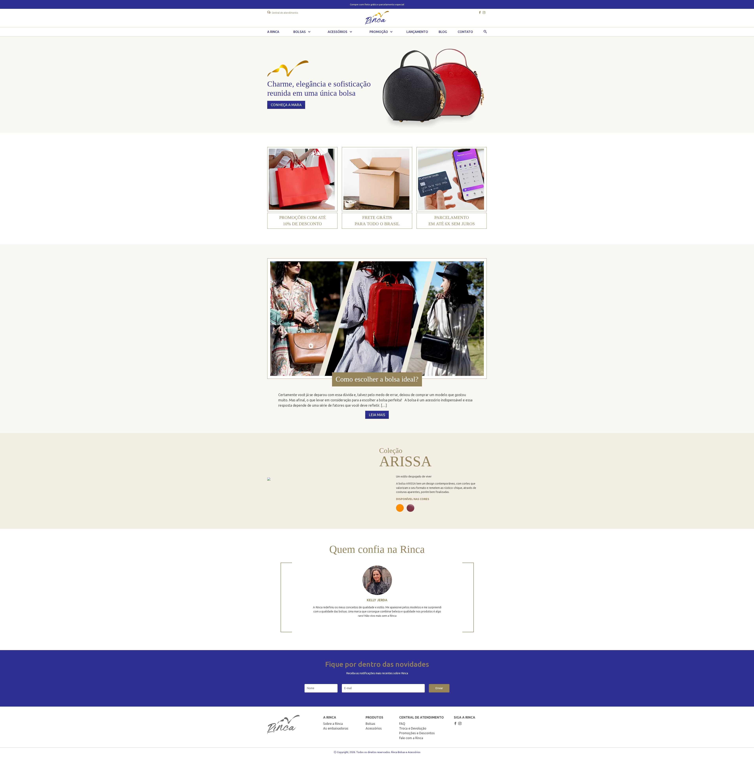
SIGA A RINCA (464, 717)
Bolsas (370, 723)
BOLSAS (299, 32)
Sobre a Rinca (333, 723)
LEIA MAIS (377, 415)
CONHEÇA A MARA (286, 105)
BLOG (443, 32)
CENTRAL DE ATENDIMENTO (421, 717)
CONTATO (465, 32)
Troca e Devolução (412, 728)
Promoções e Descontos (417, 733)
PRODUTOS (374, 717)
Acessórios (374, 728)
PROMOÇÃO (379, 32)
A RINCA (273, 32)
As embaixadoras (335, 728)
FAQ (402, 723)
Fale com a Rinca (411, 738)
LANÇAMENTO (417, 32)
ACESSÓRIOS (337, 32)
